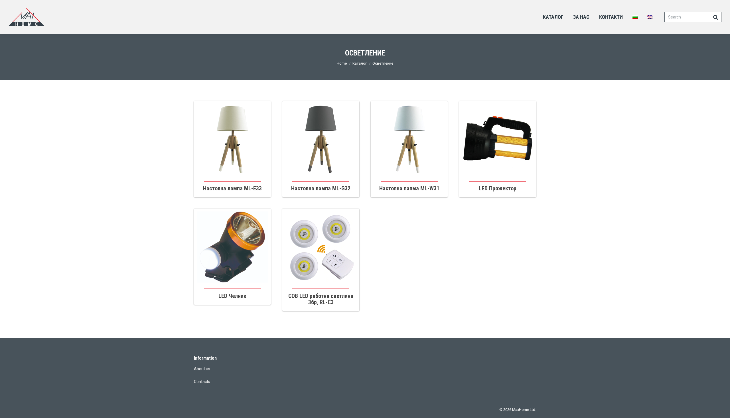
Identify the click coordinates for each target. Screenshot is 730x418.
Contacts (202, 381)
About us (202, 368)
